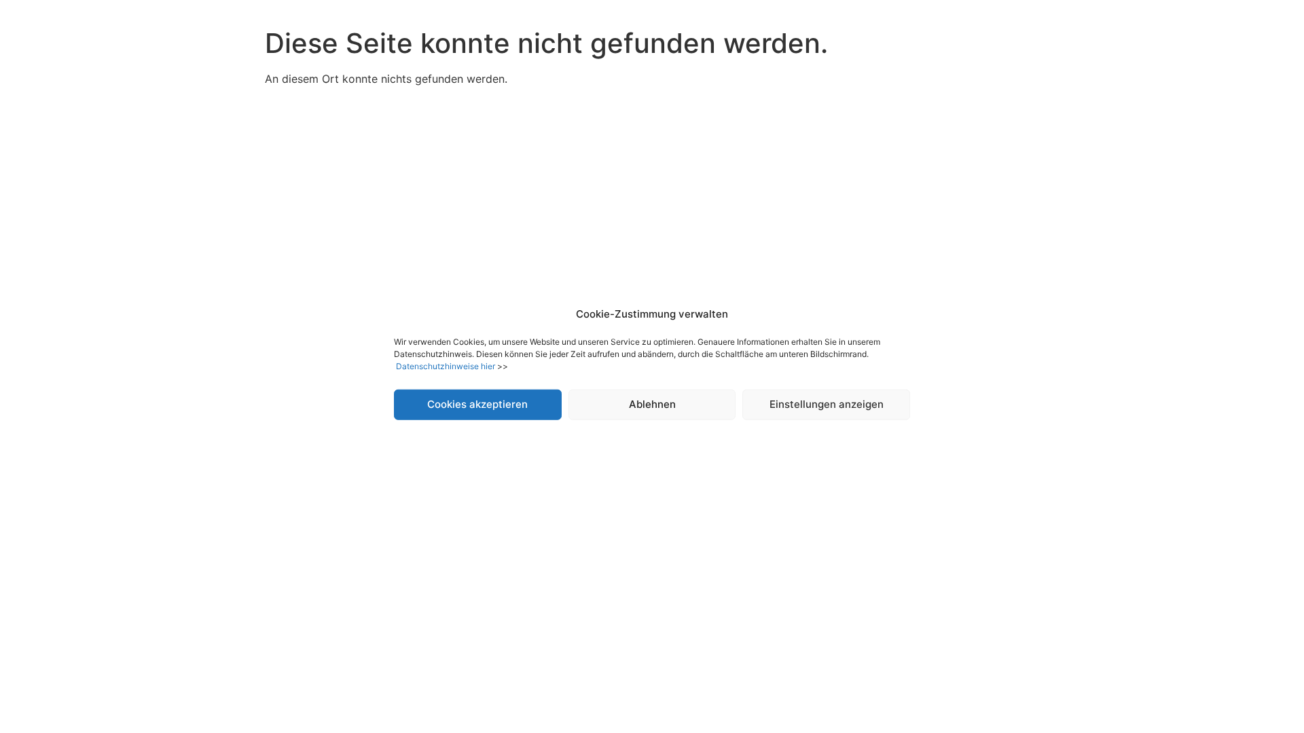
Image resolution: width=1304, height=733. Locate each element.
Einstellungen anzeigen (826, 404)
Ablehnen (652, 404)
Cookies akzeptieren (477, 404)
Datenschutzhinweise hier (445, 365)
